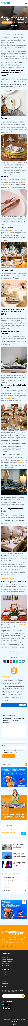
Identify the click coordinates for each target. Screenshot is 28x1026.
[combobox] (13, 764)
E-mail (4, 745)
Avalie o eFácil (5, 965)
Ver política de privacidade (8, 832)
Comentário (5, 722)
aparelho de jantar (5, 44)
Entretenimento (8, 884)
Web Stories (5, 983)
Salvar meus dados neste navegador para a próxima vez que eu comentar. (14, 751)
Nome (4, 739)
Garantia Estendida (6, 963)
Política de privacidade (7, 959)
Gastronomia (7, 887)
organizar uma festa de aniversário (15, 514)
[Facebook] (25, 705)
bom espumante (7, 398)
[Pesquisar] (26, 764)
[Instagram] (20, 705)
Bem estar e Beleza (9, 877)
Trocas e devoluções (7, 961)
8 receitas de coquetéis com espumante (15, 646)
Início (2, 34)
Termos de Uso (5, 957)
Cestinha (6, 676)
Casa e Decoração (7, 22)
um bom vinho (21, 462)
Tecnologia (7, 890)
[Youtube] (22, 705)
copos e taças (12, 230)
